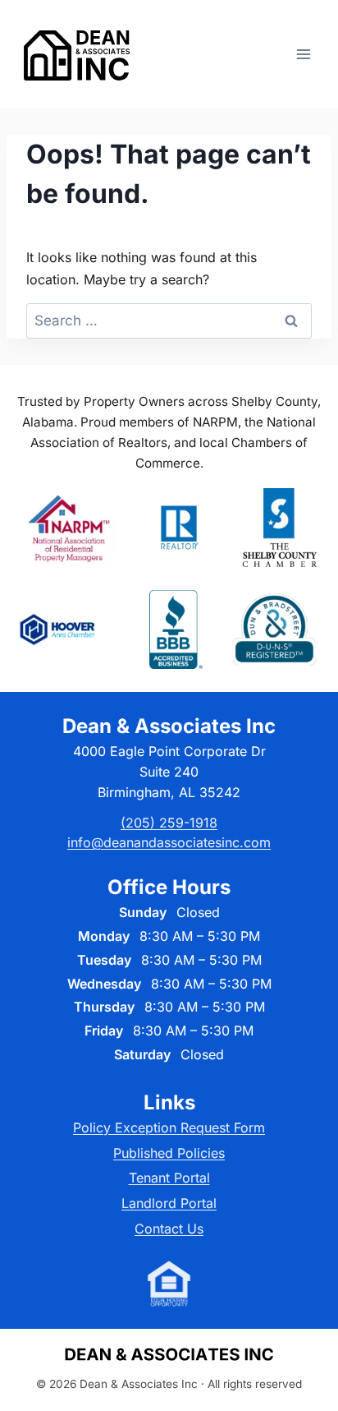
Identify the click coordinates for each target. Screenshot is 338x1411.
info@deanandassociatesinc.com (169, 842)
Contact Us (169, 1228)
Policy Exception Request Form (169, 1127)
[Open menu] (303, 54)
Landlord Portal (169, 1203)
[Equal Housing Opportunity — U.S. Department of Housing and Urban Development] (169, 1284)
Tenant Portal (169, 1177)
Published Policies (169, 1153)
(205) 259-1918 (169, 822)
